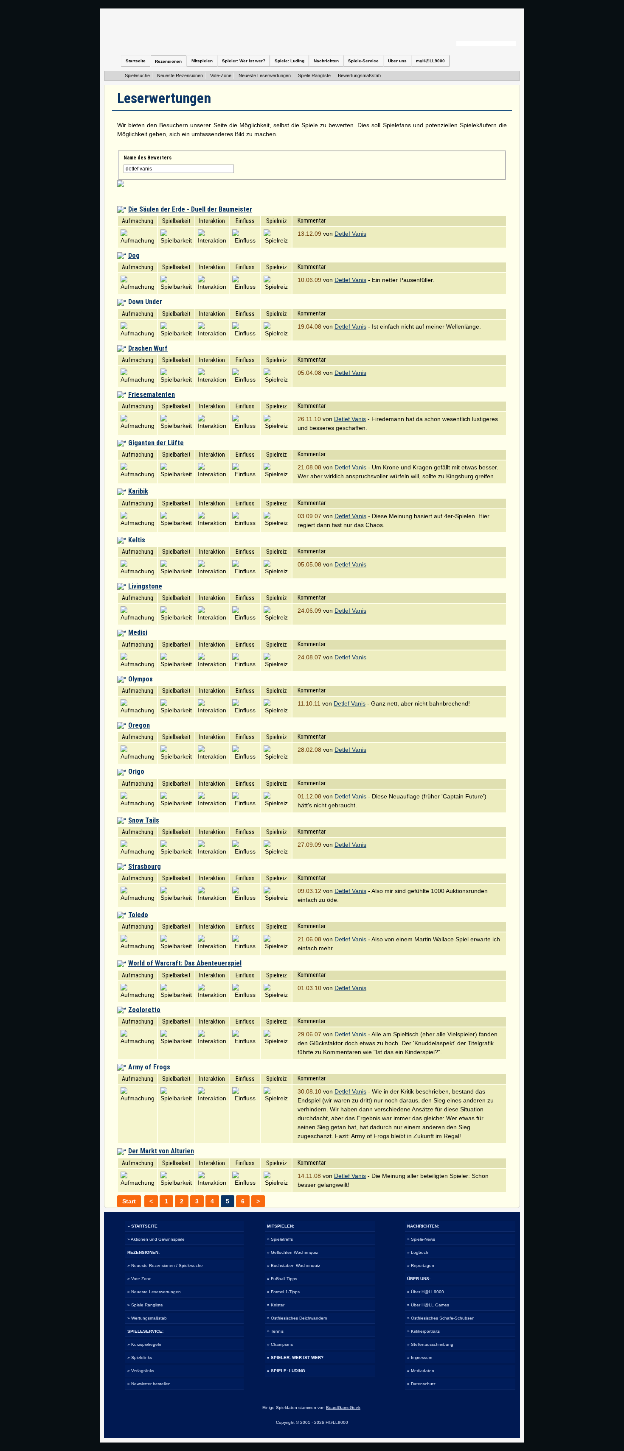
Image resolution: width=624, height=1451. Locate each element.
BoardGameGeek (343, 1407)
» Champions (280, 1344)
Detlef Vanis (350, 233)
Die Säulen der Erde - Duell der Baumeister (190, 209)
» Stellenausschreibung (430, 1344)
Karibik (138, 492)
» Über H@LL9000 (425, 1291)
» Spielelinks (139, 1357)
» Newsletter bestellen (149, 1383)
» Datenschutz (421, 1383)
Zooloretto (144, 1010)
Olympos (140, 679)
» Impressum (419, 1357)
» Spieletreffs (280, 1239)
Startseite (136, 61)
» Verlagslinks (140, 1370)
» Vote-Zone (139, 1278)
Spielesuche (137, 75)
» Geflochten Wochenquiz (292, 1252)
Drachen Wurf (148, 348)
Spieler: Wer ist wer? (243, 61)
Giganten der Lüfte (156, 443)
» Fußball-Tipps (282, 1278)
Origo (136, 772)
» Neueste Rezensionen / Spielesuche (165, 1265)
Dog (134, 255)
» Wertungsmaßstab (147, 1318)
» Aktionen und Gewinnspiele (156, 1239)
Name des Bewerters (147, 158)
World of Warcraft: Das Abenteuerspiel (185, 964)
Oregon (139, 725)
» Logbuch (417, 1252)
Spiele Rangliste (314, 75)
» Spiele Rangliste (145, 1305)
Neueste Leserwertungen (265, 75)
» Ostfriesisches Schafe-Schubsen (441, 1318)
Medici (137, 633)
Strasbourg (144, 866)
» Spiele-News (421, 1239)
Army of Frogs (149, 1067)
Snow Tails (143, 820)
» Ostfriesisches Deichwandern (297, 1318)
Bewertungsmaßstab (359, 75)
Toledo (138, 915)
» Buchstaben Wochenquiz (293, 1265)
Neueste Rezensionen (180, 75)
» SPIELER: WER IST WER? (295, 1357)
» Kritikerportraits (423, 1331)
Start (129, 1201)
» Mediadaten (420, 1370)
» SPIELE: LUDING (286, 1370)
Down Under (145, 302)
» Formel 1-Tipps (283, 1291)
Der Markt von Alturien (161, 1151)
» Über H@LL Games (428, 1305)
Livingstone (145, 586)
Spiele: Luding (289, 61)
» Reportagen (420, 1265)
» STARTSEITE (142, 1226)
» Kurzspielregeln (144, 1344)
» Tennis (275, 1331)
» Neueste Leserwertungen (154, 1291)
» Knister (275, 1305)
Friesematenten (151, 395)
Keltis (136, 540)
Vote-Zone (220, 75)
